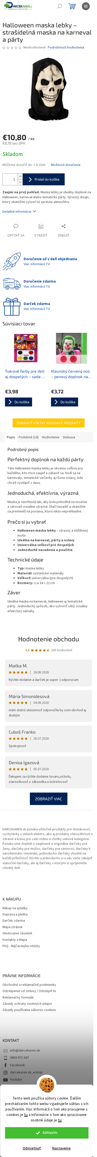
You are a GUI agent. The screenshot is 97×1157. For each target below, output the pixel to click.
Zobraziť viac (48, 798)
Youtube (16, 1079)
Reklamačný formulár (18, 997)
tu (26, 1114)
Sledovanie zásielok (17, 933)
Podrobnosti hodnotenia (66, 47)
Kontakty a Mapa (14, 940)
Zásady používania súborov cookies (29, 1010)
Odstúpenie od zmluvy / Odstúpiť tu (29, 991)
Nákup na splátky (15, 908)
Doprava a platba (15, 914)
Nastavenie (61, 1148)
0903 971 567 (19, 1057)
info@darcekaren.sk (25, 1050)
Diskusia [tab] (69, 437)
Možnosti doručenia (65, 165)
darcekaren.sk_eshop (26, 1072)
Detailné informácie (16, 211)
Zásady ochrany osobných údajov (27, 1004)
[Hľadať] (60, 6)
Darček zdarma (13, 920)
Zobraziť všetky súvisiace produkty (49, 423)
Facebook (17, 1065)
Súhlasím (50, 1132)
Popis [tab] (11, 437)
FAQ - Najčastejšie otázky (21, 946)
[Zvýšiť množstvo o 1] (20, 176)
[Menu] (86, 6)
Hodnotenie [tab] (50, 437)
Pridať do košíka (47, 179)
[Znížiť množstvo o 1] (20, 182)
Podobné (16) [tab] (29, 437)
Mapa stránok (12, 927)
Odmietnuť (32, 1148)
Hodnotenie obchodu (48, 639)
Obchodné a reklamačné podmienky (29, 985)
